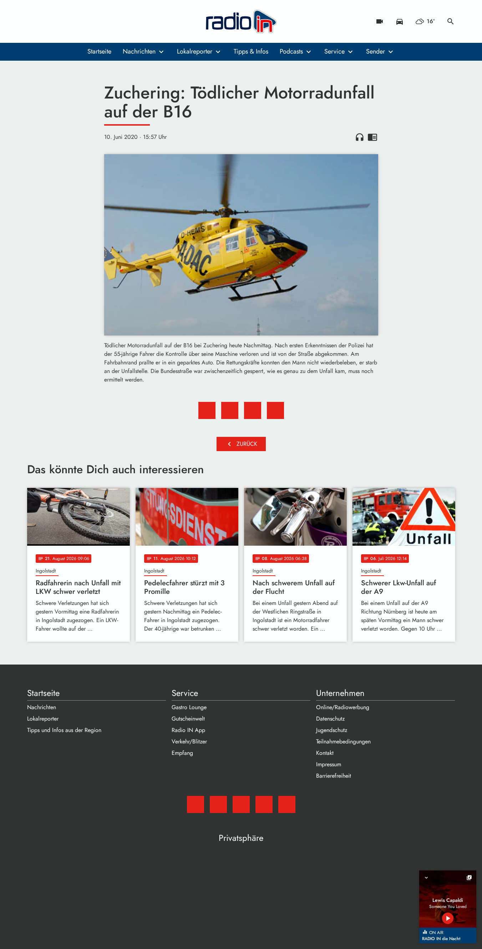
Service (334, 51)
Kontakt (325, 753)
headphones (360, 137)
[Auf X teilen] (229, 410)
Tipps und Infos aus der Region (64, 730)
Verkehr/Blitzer (189, 741)
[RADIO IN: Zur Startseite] (241, 21)
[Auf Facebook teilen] (206, 410)
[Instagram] (63, 21)
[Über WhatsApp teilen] (252, 410)
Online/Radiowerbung (342, 707)
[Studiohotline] (91, 21)
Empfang (182, 753)
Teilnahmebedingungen (343, 741)
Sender (375, 51)
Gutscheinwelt (188, 719)
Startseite (99, 51)
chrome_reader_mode (372, 137)
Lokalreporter (194, 51)
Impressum (328, 764)
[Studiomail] (34, 21)
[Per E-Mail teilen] (275, 410)
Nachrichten (139, 51)
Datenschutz (330, 719)
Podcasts (291, 51)
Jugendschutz (331, 730)
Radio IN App (188, 730)
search (450, 21)
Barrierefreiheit (333, 776)
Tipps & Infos (251, 51)
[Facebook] (48, 21)
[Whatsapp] (77, 21)
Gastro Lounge (189, 707)
